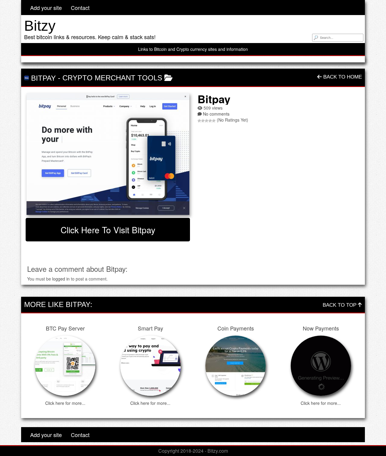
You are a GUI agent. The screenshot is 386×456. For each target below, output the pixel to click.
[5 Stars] (214, 121)
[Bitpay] (108, 154)
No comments (216, 114)
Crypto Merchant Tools (112, 78)
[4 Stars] (210, 121)
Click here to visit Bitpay (108, 230)
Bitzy (39, 26)
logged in (61, 279)
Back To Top (340, 305)
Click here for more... (65, 403)
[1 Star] (199, 121)
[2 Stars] (203, 121)
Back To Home (342, 77)
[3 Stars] (206, 121)
